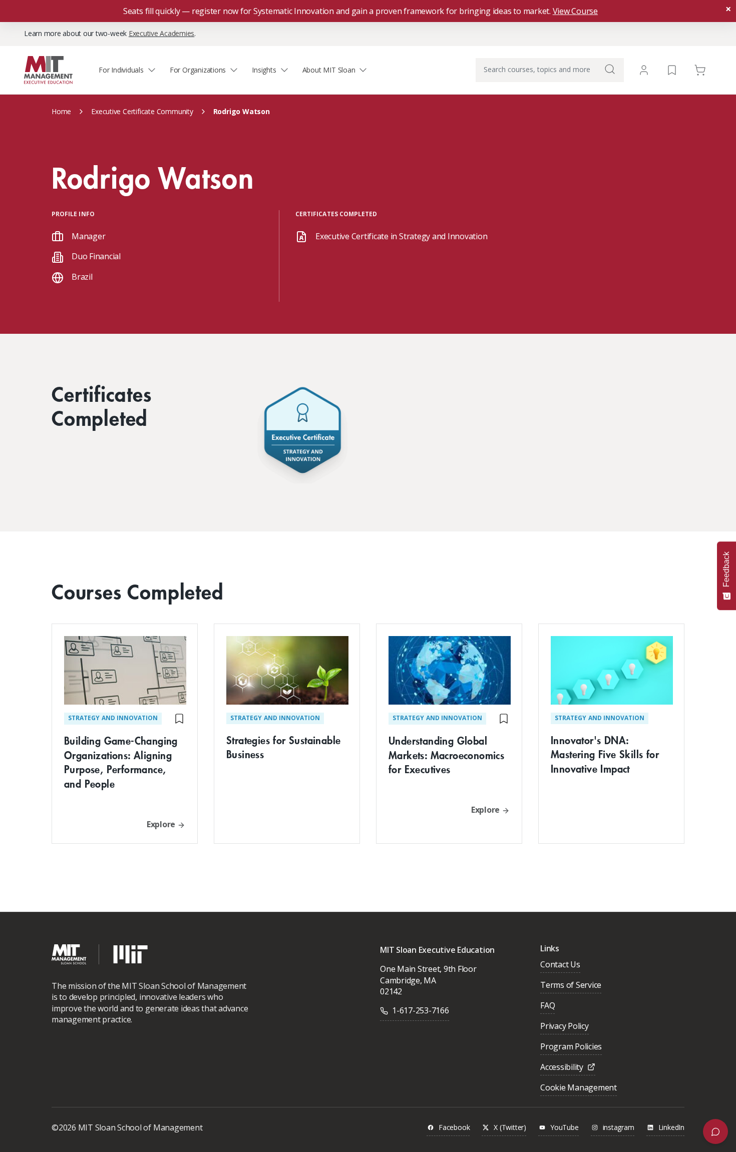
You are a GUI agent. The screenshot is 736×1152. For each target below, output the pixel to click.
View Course (575, 11)
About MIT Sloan (328, 70)
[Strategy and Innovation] (302, 432)
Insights (264, 70)
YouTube (564, 1127)
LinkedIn (671, 1127)
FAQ (547, 1006)
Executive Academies (161, 33)
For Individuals (121, 70)
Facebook (454, 1127)
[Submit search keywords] (610, 69)
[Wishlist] (672, 69)
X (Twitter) (510, 1127)
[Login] (644, 70)
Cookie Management (578, 1088)
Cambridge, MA (408, 980)
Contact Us (560, 965)
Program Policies (571, 1047)
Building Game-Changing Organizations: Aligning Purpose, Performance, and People (121, 762)
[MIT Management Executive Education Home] (48, 69)
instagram (618, 1127)
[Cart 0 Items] (700, 69)
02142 (391, 991)
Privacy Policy (564, 1026)
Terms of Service (570, 985)
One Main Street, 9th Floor (428, 968)
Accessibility (561, 1067)
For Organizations (198, 70)
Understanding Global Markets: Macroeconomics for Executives (446, 755)
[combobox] (550, 70)
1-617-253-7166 (420, 1010)
